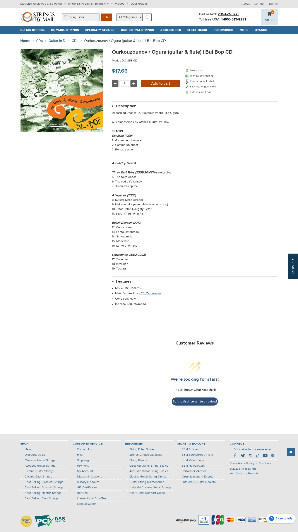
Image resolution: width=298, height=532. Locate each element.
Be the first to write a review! (195, 401)
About (245, 3)
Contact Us (84, 449)
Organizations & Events (197, 476)
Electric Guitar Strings (39, 471)
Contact (259, 3)
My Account (85, 471)
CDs (39, 41)
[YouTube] (265, 456)
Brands (261, 30)
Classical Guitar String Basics (148, 465)
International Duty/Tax (91, 498)
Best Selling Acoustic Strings (44, 487)
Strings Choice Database (146, 454)
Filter (106, 17)
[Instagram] (250, 456)
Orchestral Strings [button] (139, 30)
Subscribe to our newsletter (252, 449)
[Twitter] (243, 456)
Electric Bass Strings (38, 476)
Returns (82, 492)
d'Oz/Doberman (150, 293)
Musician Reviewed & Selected (41, 3)
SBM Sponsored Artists (197, 454)
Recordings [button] (225, 30)
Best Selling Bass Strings (41, 498)
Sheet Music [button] (198, 30)
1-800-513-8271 (233, 19)
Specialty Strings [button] (101, 30)
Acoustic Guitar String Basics (148, 471)
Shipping (83, 460)
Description (126, 106)
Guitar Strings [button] (34, 30)
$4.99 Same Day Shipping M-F (88, 3)
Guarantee (236, 463)
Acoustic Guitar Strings (40, 465)
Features (123, 281)
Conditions (265, 463)
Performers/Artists (194, 471)
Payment (83, 465)
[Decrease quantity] (115, 83)
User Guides (139, 3)
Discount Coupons (89, 476)
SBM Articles (190, 449)
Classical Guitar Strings (40, 460)
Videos (119, 3)
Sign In (273, 3)
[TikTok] (257, 456)
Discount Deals (35, 454)
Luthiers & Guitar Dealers (199, 482)
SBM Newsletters (193, 465)
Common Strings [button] (66, 30)
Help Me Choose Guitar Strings (150, 487)
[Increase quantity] (133, 83)
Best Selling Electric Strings (43, 492)
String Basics (138, 460)
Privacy (250, 463)
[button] (269, 20)
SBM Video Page (193, 460)
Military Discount (88, 482)
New (28, 449)
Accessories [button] (172, 30)
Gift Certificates (87, 487)
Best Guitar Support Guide (147, 492)
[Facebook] (235, 456)
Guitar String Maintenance (146, 482)
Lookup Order (86, 503)
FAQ (80, 454)
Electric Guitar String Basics (147, 476)
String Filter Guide (141, 449)
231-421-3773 (228, 14)
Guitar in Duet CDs (63, 41)
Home (25, 41)
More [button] (246, 30)
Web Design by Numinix (244, 473)
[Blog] (272, 456)
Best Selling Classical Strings (44, 482)
